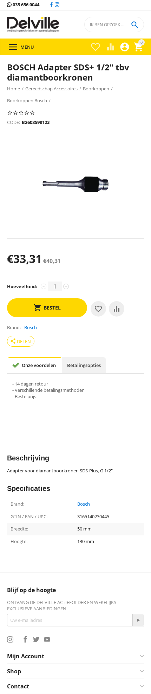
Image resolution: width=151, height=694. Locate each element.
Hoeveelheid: (22, 286)
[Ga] (138, 620)
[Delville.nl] (33, 25)
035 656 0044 (25, 5)
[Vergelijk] (116, 309)
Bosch (83, 504)
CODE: (13, 122)
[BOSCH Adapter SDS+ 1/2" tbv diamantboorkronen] (75, 184)
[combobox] (114, 24)
